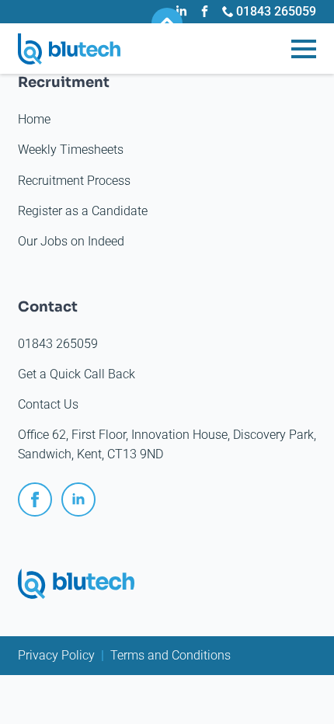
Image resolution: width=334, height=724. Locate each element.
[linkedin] (78, 499)
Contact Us (48, 404)
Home (34, 119)
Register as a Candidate (83, 211)
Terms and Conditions (170, 655)
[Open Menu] (303, 49)
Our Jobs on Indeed (71, 241)
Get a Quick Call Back (76, 374)
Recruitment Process (74, 180)
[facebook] (35, 499)
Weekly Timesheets (71, 149)
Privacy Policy (56, 655)
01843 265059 (58, 343)
